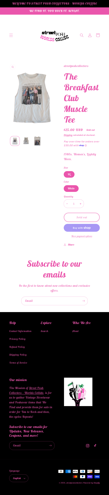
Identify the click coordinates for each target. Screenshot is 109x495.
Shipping (68, 135)
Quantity (68, 196)
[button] (11, 35)
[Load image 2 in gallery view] (26, 141)
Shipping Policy (18, 354)
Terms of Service (18, 362)
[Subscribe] (83, 301)
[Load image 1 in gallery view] (15, 141)
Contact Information (20, 331)
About (75, 331)
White (71, 188)
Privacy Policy (17, 339)
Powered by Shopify (91, 483)
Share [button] (71, 244)
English (17, 478)
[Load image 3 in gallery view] (37, 141)
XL (69, 174)
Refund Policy (17, 346)
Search (44, 331)
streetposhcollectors (74, 483)
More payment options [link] (81, 236)
